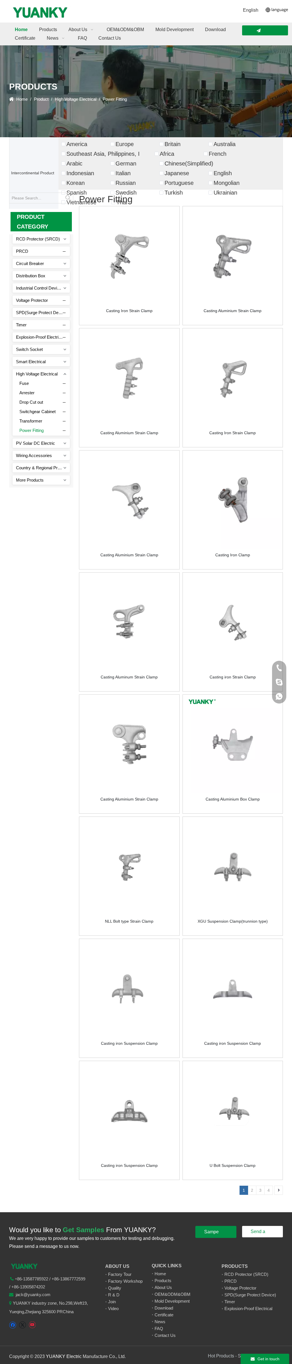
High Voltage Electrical (37, 373)
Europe (124, 144)
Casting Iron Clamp (232, 555)
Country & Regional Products (43, 467)
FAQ (159, 1328)
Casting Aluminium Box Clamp (233, 799)
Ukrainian (225, 193)
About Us (163, 1287)
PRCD (22, 251)
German (125, 163)
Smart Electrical (31, 361)
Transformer (30, 421)
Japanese (177, 173)
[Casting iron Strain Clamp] (232, 622)
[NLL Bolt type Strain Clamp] (129, 866)
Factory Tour (119, 1274)
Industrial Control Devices (40, 288)
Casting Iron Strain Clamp (129, 310)
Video (113, 1308)
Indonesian (80, 173)
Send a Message (260, 1233)
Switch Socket (29, 349)
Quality (114, 1288)
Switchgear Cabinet (37, 411)
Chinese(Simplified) (189, 163)
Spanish (76, 193)
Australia (225, 144)
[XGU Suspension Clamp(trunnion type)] (232, 866)
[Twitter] (22, 1325)
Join (112, 1301)
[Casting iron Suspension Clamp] (129, 988)
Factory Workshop (125, 1281)
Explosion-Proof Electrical (40, 337)
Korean (75, 183)
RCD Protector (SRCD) (38, 239)
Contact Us (165, 1335)
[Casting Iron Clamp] (232, 500)
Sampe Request (213, 1233)
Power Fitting (31, 430)
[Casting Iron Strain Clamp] (129, 256)
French (217, 154)
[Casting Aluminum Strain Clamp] (129, 622)
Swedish (126, 193)
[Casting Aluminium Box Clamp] (232, 744)
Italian (123, 173)
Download (164, 1308)
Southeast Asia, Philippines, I (103, 154)
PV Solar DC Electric (35, 443)
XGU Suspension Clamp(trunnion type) (233, 921)
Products (163, 1280)
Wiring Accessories (34, 455)
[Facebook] (12, 1325)
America (76, 144)
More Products (30, 480)
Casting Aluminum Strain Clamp (129, 677)
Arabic (74, 163)
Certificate (164, 1314)
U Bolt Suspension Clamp (233, 1165)
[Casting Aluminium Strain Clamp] (232, 256)
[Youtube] (32, 1325)
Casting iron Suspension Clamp (129, 1043)
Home (160, 1273)
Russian (125, 183)
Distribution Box (30, 275)
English (250, 10)
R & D (113, 1294)
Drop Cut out (31, 402)
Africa (167, 154)
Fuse (24, 383)
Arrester (27, 392)
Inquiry (265, 30)
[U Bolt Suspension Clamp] (232, 1110)
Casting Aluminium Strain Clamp (232, 310)
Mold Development (172, 1301)
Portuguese (179, 183)
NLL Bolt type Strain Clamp (129, 921)
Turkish (174, 193)
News (160, 1321)
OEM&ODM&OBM (172, 1294)
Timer (21, 324)
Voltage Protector (32, 300)
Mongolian (227, 183)
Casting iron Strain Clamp (233, 677)
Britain (173, 144)
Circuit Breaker (30, 263)
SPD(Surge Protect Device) (42, 312)
